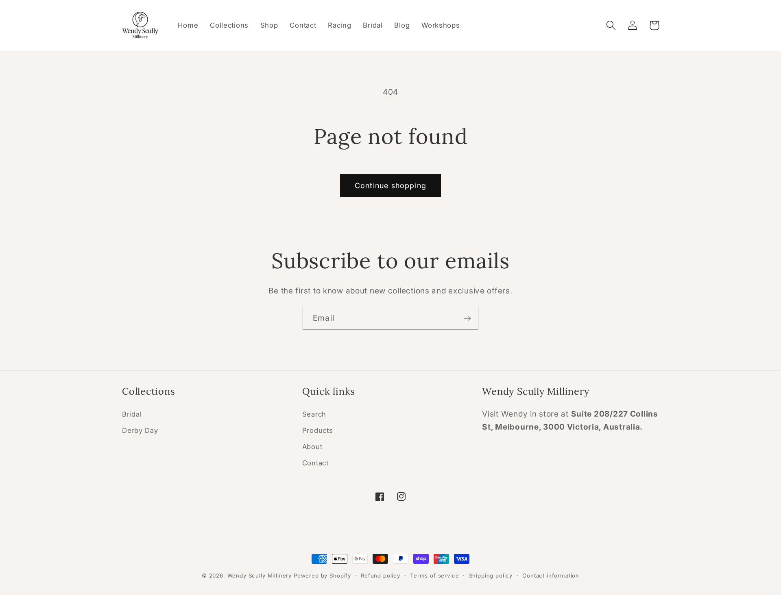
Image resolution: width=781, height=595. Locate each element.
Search (314, 414)
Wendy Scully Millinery (259, 575)
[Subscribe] (467, 318)
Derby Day (140, 430)
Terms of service (434, 575)
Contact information (550, 575)
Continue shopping (390, 185)
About (312, 447)
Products (317, 430)
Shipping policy (491, 575)
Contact (315, 463)
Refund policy (380, 575)
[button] (611, 25)
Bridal (132, 414)
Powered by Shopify (322, 575)
